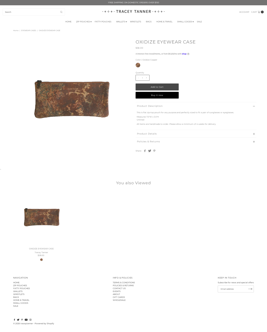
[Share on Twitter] (150, 151)
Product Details (147, 133)
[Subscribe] (250, 288)
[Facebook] (14, 320)
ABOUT (116, 294)
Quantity (140, 72)
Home (15, 30)
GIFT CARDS (119, 297)
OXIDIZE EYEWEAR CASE (41, 248)
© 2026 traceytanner (23, 323)
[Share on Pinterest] (154, 151)
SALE (199, 21)
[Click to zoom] (127, 44)
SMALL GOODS (184, 21)
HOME (68, 21)
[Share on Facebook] (145, 151)
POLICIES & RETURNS (123, 285)
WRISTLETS (135, 21)
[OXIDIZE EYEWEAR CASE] (41, 217)
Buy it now (157, 95)
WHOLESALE (119, 300)
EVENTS (117, 291)
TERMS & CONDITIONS (124, 282)
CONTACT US (119, 288)
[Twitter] (18, 320)
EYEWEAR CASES (28, 30)
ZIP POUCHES (83, 21)
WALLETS (120, 21)
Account (244, 12)
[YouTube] (26, 320)
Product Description (150, 106)
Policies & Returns (148, 141)
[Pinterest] (22, 320)
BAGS (149, 21)
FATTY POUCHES (103, 21)
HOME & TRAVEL (164, 21)
